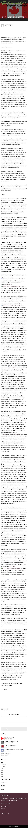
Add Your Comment (14, 714)
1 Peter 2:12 (10, 277)
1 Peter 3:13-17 (4, 580)
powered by (14, 826)
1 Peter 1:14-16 (18, 303)
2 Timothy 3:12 (4, 367)
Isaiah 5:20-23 (14, 432)
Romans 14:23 (12, 566)
